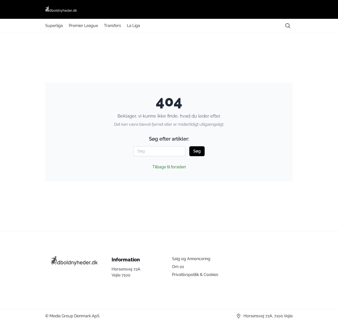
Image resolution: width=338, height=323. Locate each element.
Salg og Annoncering (191, 258)
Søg (197, 151)
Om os (178, 266)
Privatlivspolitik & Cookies (195, 274)
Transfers (112, 25)
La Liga (133, 25)
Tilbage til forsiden (169, 167)
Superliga (54, 25)
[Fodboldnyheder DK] (169, 9)
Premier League (83, 25)
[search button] (288, 26)
